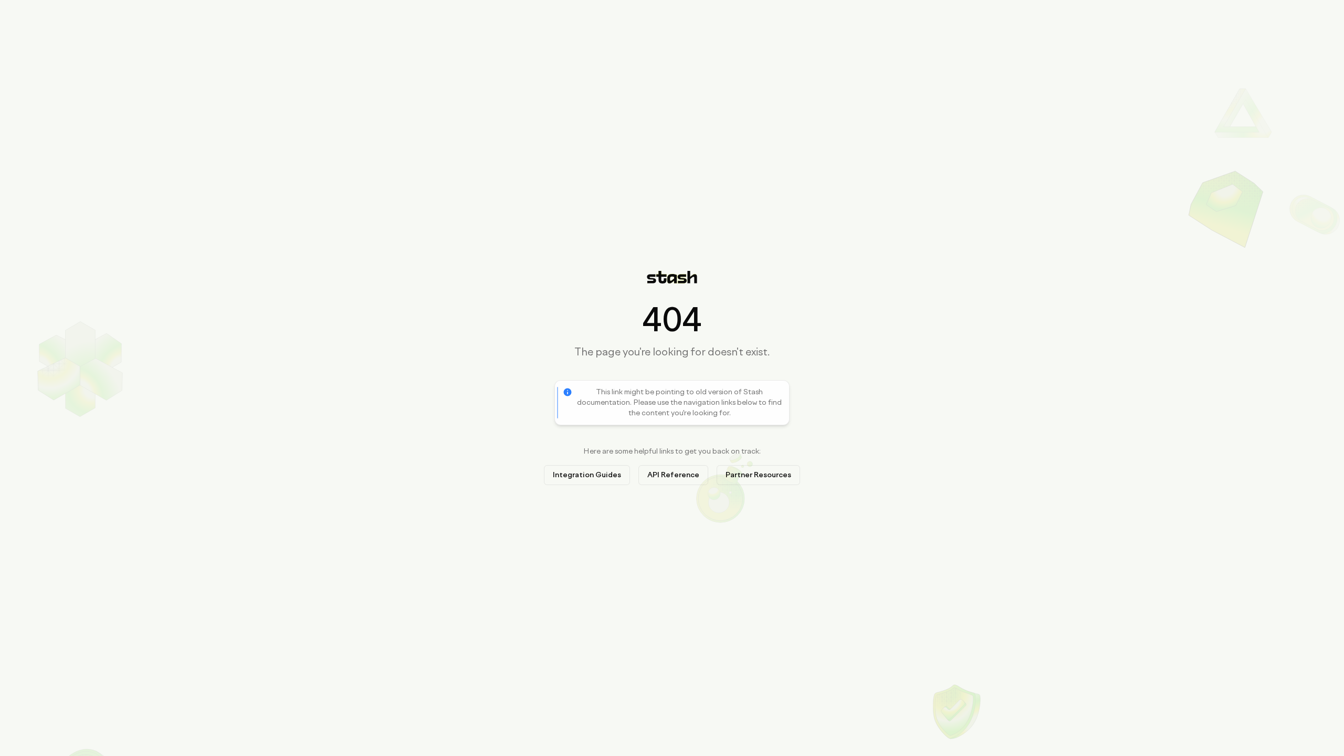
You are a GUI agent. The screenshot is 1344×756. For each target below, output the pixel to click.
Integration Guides (587, 474)
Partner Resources (758, 474)
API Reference (673, 474)
